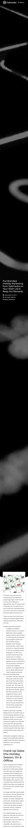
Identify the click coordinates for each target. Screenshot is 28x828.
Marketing (12, 299)
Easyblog (5, 299)
